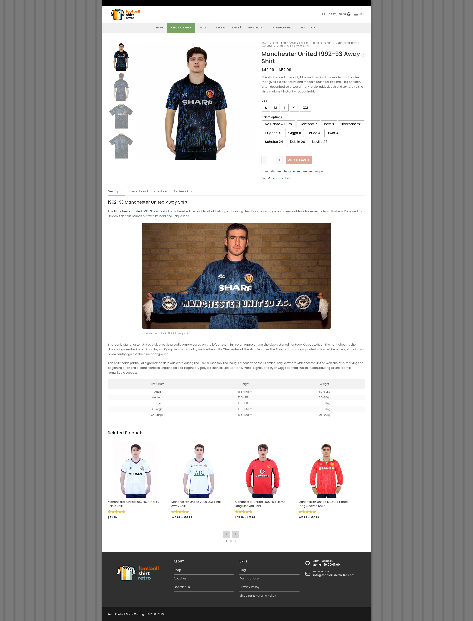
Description (116, 191)
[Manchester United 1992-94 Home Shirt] (357, 55)
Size (264, 101)
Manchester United (347, 43)
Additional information (149, 191)
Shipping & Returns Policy (257, 595)
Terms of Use (249, 578)
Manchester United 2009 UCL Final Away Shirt (196, 504)
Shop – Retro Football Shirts (291, 43)
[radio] (266, 107)
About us (180, 578)
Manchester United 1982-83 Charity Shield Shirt (133, 504)
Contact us (182, 587)
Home (264, 43)
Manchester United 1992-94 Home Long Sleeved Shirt (323, 504)
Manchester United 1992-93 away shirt (141, 211)
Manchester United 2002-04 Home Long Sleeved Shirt (260, 504)
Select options (272, 117)
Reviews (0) (183, 191)
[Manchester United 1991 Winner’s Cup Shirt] (363, 55)
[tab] (116, 191)
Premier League (322, 43)
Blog (242, 570)
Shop (177, 570)
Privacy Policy (249, 587)
